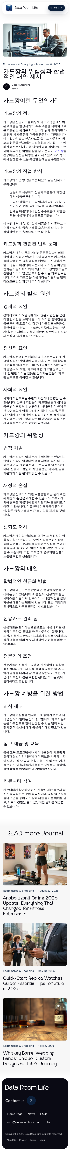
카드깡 (59, 151)
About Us (11, 1139)
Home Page (14, 1114)
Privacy (23, 1139)
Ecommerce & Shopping (18, 64)
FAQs (43, 1114)
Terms (33, 1139)
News (31, 1114)
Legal (42, 1139)
